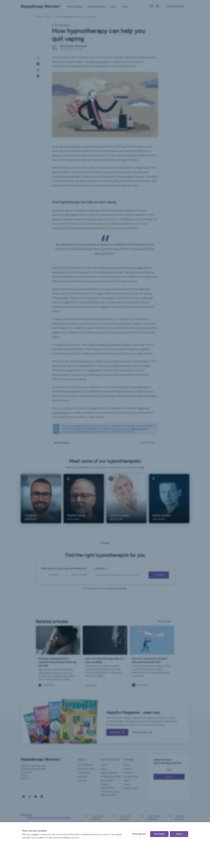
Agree (179, 834)
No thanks (159, 834)
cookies (34, 834)
